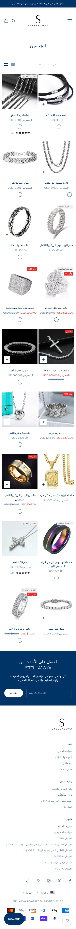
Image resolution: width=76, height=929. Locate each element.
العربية (29, 892)
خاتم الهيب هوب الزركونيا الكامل (56, 245)
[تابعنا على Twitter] (59, 881)
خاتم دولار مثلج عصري (56, 307)
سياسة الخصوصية (63, 832)
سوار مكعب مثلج (19, 370)
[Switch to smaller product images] (6, 64)
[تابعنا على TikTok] (28, 881)
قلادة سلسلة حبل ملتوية (56, 182)
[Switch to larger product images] (13, 64)
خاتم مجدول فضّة (19, 245)
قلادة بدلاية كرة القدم (19, 432)
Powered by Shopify (40, 901)
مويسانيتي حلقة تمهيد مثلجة (20, 307)
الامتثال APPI (65, 838)
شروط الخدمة (65, 826)
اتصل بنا (68, 806)
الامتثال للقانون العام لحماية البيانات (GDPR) (49, 850)
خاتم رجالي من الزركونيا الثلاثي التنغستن (19, 497)
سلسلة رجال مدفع (20, 115)
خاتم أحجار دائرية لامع (19, 628)
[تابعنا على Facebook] (70, 881)
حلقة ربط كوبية (56, 432)
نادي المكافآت (65, 794)
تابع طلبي (67, 763)
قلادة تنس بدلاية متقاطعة (56, 370)
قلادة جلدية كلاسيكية (56, 115)
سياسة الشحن (64, 751)
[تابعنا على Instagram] (49, 881)
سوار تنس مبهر (56, 628)
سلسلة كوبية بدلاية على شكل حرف (56, 495)
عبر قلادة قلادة (20, 562)
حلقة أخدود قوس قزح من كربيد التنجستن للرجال (56, 564)
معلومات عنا (66, 769)
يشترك (13, 692)
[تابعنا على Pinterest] (38, 881)
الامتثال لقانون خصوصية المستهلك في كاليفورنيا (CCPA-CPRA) (39, 844)
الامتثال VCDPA (63, 868)
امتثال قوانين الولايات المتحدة (57, 862)
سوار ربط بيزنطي (20, 182)
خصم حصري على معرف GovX (56, 800)
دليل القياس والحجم (61, 788)
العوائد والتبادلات (63, 757)
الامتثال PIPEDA (63, 856)
